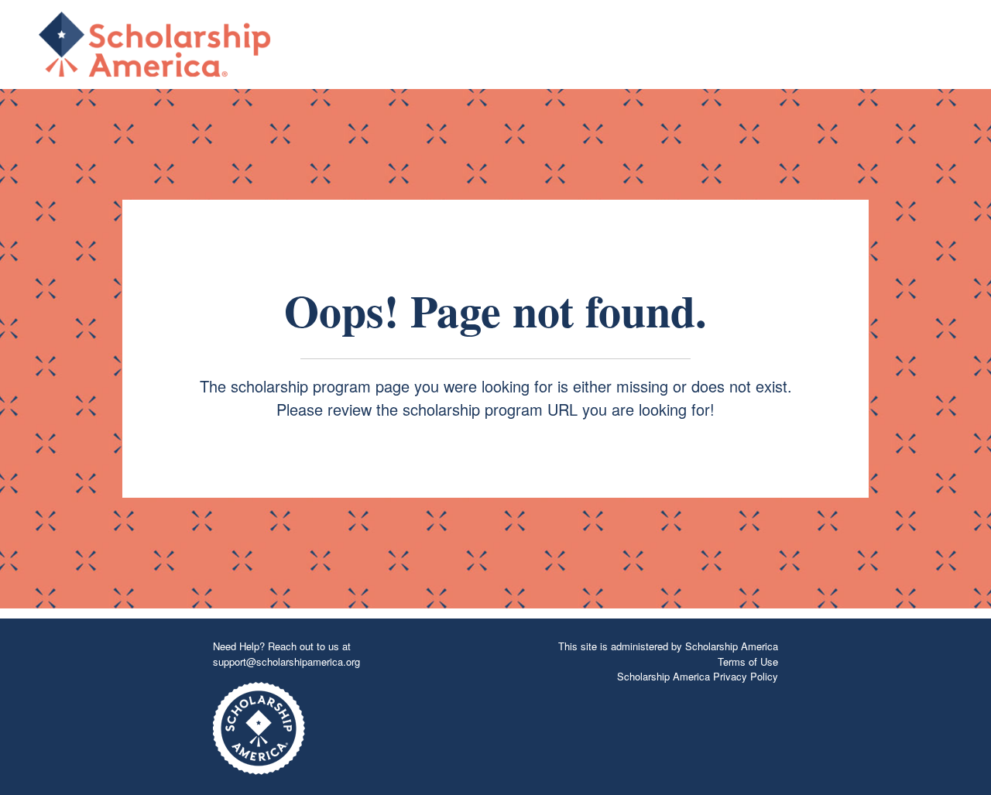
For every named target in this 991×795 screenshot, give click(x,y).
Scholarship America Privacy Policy (697, 676)
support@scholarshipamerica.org (286, 661)
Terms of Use (748, 661)
